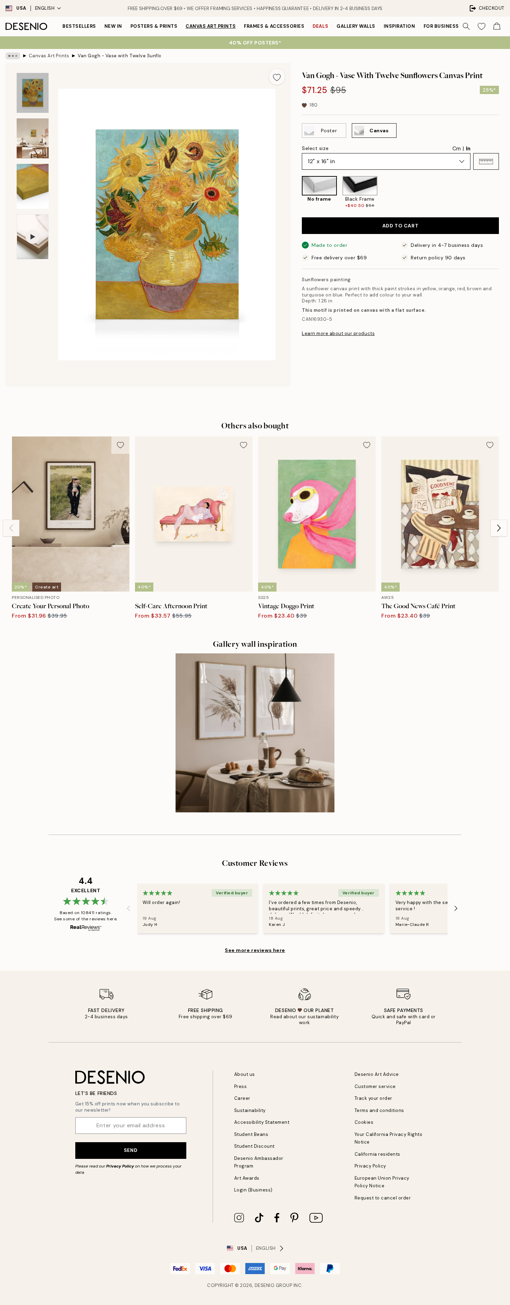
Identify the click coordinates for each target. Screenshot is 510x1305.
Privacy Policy (120, 1166)
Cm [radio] (456, 148)
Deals (320, 26)
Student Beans (251, 1134)
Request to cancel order (383, 1198)
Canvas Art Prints (211, 26)
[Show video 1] (33, 237)
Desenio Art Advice (377, 1074)
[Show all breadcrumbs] (13, 55)
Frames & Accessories (274, 26)
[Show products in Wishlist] (481, 26)
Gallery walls (356, 26)
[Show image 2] (33, 138)
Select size (315, 148)
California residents (377, 1154)
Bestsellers (79, 26)
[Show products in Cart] (496, 26)
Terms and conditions (379, 1110)
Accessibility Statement (262, 1122)
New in (113, 26)
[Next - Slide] (504, 192)
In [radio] (468, 148)
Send (130, 1150)
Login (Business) (253, 1190)
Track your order (373, 1098)
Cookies (364, 1122)
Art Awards (247, 1178)
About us (244, 1074)
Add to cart (400, 226)
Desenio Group (273, 1285)
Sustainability (250, 1110)
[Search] (466, 26)
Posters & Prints (153, 26)
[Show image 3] (33, 186)
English (45, 8)
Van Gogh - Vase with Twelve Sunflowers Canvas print (119, 56)
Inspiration (399, 26)
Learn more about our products (338, 333)
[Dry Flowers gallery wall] (255, 732)
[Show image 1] (33, 93)
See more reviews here (255, 950)
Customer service (375, 1086)
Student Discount (254, 1146)
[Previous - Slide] (296, 192)
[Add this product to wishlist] (277, 76)
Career (242, 1098)
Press (240, 1086)
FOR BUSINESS (441, 26)
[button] (486, 161)
